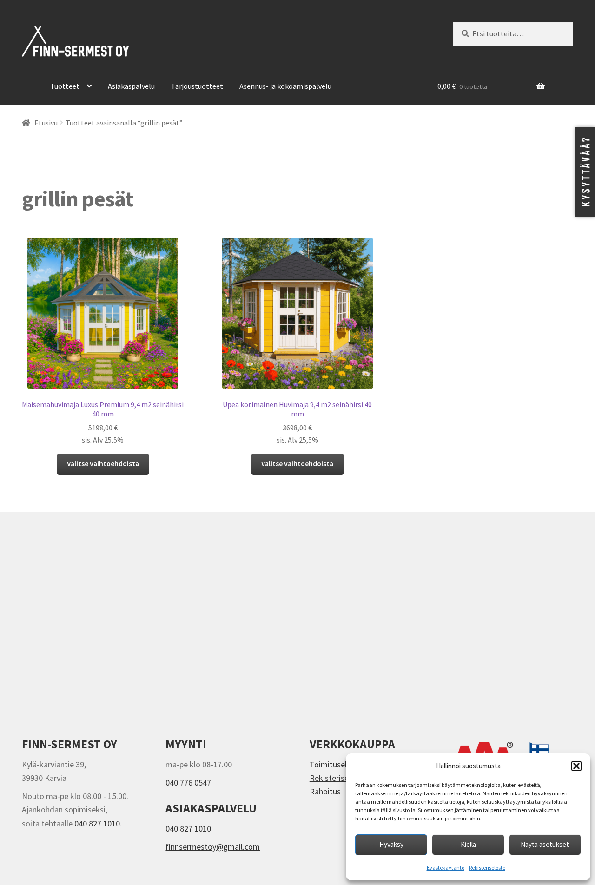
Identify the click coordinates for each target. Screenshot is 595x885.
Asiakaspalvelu (131, 86)
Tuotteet (64, 86)
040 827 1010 (97, 823)
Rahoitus (325, 791)
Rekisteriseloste (487, 867)
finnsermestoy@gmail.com (212, 846)
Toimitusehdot (336, 764)
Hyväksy (391, 844)
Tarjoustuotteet (197, 86)
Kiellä (468, 844)
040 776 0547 (188, 782)
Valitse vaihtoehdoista (103, 463)
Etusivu (46, 123)
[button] (576, 766)
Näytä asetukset (545, 844)
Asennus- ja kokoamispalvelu (285, 86)
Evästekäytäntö (445, 867)
